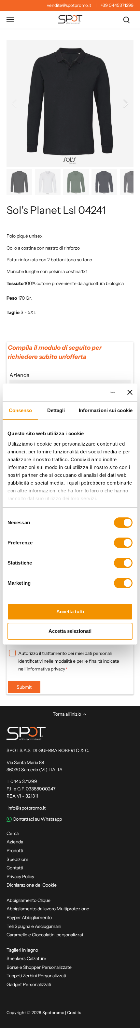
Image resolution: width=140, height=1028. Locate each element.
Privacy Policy (20, 876)
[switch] (123, 543)
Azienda (15, 842)
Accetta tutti (70, 611)
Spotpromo (53, 1012)
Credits (74, 1012)
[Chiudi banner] (130, 392)
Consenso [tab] (20, 410)
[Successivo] (125, 103)
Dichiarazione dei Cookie (32, 885)
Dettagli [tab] (56, 410)
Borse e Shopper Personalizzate (39, 967)
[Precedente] (15, 103)
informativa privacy (46, 669)
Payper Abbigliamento (29, 917)
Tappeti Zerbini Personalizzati (36, 976)
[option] (70, 103)
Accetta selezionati (70, 631)
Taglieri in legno (22, 950)
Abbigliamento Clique (28, 900)
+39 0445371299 (117, 5)
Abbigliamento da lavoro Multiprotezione (48, 909)
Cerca (13, 833)
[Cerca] (126, 20)
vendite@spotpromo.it (69, 5)
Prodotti (15, 850)
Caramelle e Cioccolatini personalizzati (45, 935)
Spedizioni (17, 859)
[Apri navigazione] (10, 19)
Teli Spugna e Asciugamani (34, 926)
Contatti (15, 868)
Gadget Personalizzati (29, 984)
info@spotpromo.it (26, 808)
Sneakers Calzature (26, 958)
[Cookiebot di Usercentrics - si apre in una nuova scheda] (87, 392)
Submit (24, 687)
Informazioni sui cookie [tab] (106, 410)
